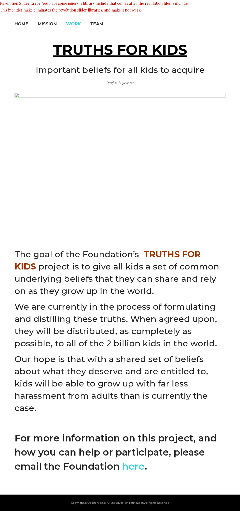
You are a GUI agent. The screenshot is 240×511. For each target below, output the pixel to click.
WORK (73, 24)
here (133, 466)
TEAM (96, 24)
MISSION (47, 24)
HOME (21, 24)
